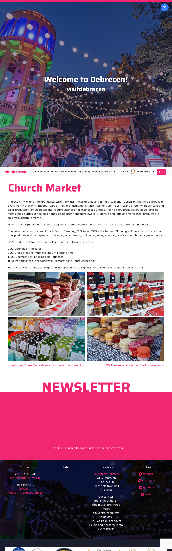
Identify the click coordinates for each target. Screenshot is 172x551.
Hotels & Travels (69, 171)
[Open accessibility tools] (165, 7)
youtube (148, 487)
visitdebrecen (15, 171)
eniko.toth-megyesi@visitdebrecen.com (25, 490)
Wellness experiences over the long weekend (134, 365)
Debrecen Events (144, 171)
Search (154, 171)
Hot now (38, 171)
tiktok (148, 494)
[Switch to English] (161, 172)
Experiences (97, 171)
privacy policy (87, 448)
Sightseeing (84, 171)
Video (46, 171)
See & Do (55, 171)
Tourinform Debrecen (106, 474)
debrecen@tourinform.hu (25, 478)
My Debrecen (123, 171)
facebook (148, 474)
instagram (148, 480)
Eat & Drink (110, 171)
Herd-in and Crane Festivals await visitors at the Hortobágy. (47, 365)
